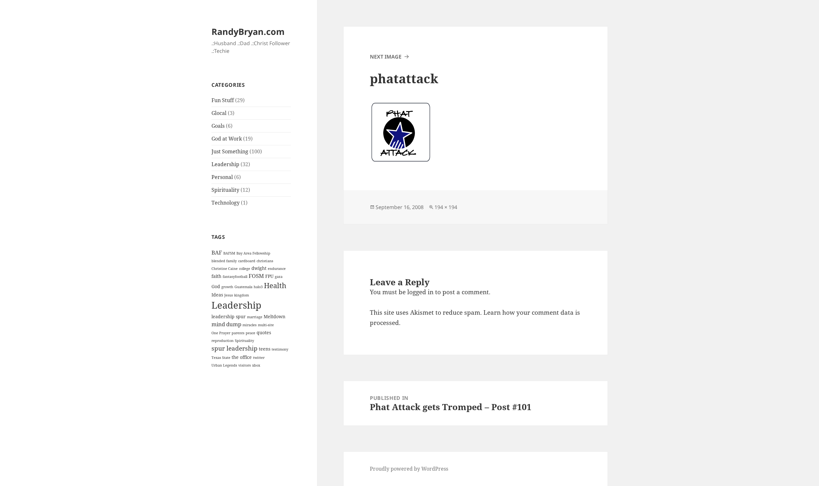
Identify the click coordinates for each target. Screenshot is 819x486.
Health (275, 285)
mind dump (226, 324)
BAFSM (229, 253)
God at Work (226, 138)
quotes (264, 332)
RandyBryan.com (248, 31)
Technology (225, 202)
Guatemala (243, 287)
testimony (280, 349)
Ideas (217, 295)
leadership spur (228, 316)
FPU (269, 276)
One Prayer (220, 333)
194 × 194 (445, 207)
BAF (216, 252)
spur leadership (234, 348)
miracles (250, 325)
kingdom (241, 295)
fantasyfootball (235, 276)
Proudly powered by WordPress (409, 468)
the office (242, 357)
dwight (258, 268)
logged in (420, 292)
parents (238, 333)
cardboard (246, 261)
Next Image (386, 56)
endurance (277, 268)
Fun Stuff (222, 100)
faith (216, 276)
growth (227, 287)
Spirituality (225, 189)
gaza (278, 276)
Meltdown (274, 316)
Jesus (228, 295)
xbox (256, 365)
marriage (254, 317)
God (215, 286)
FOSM (256, 275)
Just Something (229, 151)
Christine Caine (224, 268)
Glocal (219, 113)
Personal (222, 177)
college (244, 268)
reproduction (222, 340)
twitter (259, 357)
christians (265, 261)
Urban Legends (224, 365)
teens (264, 349)
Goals (218, 125)
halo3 (258, 287)
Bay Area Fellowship (253, 253)
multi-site (266, 325)
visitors (244, 365)
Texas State (220, 357)
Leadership (225, 164)
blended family (224, 261)
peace (250, 333)
